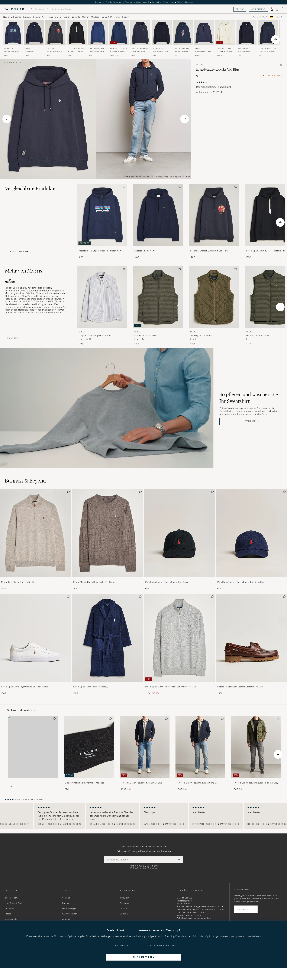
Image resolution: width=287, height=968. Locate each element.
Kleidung (27, 17)
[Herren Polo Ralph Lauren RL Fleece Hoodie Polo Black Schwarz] (77, 32)
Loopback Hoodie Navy (203, 51)
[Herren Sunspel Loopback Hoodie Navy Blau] (204, 32)
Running (105, 17)
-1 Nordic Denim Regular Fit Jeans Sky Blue (197, 782)
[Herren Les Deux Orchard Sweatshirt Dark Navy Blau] (214, 215)
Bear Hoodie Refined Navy (181, 51)
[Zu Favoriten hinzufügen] (123, 187)
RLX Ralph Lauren (182, 48)
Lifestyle (76, 17)
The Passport (11, 897)
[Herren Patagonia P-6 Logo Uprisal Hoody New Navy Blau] (13, 32)
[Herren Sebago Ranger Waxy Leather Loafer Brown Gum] (251, 638)
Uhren (58, 17)
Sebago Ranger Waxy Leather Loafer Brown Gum (240, 686)
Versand (66, 897)
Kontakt (66, 903)
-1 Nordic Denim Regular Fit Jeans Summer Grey (255, 782)
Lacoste (28, 48)
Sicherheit (9, 908)
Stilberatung (258, 9)
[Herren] (33, 747)
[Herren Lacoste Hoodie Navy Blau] (34, 32)
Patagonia (8, 48)
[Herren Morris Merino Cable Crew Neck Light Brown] (107, 533)
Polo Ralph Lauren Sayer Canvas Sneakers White (24, 686)
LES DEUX (50, 48)
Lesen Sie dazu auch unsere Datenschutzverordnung (144, 867)
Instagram (124, 897)
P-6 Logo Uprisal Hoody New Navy (12, 51)
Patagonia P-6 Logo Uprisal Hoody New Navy (99, 250)
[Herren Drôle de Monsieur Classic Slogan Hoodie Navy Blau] (268, 32)
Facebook (124, 903)
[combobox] (279, 17)
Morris (200, 65)
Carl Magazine (261, 17)
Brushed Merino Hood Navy (160, 51)
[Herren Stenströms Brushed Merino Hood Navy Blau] (162, 32)
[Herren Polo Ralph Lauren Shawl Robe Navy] (107, 638)
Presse (8, 913)
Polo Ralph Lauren (76, 48)
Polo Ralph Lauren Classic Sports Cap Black (166, 582)
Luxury (125, 17)
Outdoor (95, 17)
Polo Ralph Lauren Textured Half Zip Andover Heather (170, 686)
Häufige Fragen (69, 908)
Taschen (66, 17)
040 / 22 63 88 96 (193, 915)
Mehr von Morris (23, 271)
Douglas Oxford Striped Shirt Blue (94, 335)
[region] (143, 816)
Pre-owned (115, 17)
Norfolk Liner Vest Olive (145, 335)
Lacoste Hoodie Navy (144, 250)
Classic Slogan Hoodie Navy (266, 51)
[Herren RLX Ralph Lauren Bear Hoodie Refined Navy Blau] (183, 32)
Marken (85, 17)
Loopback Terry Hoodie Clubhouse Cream (224, 51)
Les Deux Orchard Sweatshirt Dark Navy (209, 250)
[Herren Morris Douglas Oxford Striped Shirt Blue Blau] (102, 297)
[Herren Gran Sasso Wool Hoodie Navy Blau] (246, 32)
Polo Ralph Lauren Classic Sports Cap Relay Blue (240, 582)
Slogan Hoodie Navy (138, 51)
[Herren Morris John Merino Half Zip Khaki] (35, 533)
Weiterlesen (254, 936)
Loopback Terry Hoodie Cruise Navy (118, 51)
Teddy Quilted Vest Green (202, 335)
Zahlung (66, 919)
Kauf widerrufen (69, 913)
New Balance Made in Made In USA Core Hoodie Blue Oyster (96, 51)
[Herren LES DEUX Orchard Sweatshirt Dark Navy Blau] (55, 32)
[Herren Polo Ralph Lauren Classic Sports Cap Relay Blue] (251, 533)
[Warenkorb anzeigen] (282, 9)
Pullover (18, 62)
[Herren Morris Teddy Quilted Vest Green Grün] (214, 297)
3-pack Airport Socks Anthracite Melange (84, 782)
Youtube (123, 908)
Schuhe (36, 17)
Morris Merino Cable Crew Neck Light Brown (94, 582)
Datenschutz (11, 919)
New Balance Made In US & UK (98, 48)
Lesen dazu (250, 421)
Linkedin (124, 913)
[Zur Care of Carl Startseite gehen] (15, 9)
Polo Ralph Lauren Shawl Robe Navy (90, 686)
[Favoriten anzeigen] (276, 9)
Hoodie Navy (29, 51)
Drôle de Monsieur (140, 48)
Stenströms (158, 48)
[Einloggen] (272, 9)
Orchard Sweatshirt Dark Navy (55, 51)
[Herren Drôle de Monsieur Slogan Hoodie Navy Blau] (140, 32)
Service (240, 9)
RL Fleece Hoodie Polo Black (76, 51)
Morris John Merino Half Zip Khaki (17, 582)
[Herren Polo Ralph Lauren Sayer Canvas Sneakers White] (35, 638)
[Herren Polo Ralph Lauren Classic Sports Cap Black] (179, 533)
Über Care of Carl (13, 903)
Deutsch (279, 17)
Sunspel (198, 48)
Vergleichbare (30, 188)
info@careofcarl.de (202, 918)
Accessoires (47, 17)
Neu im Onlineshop (12, 17)
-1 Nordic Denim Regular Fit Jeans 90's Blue (141, 782)
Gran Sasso (243, 48)
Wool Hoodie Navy (244, 51)
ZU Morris (13, 338)
